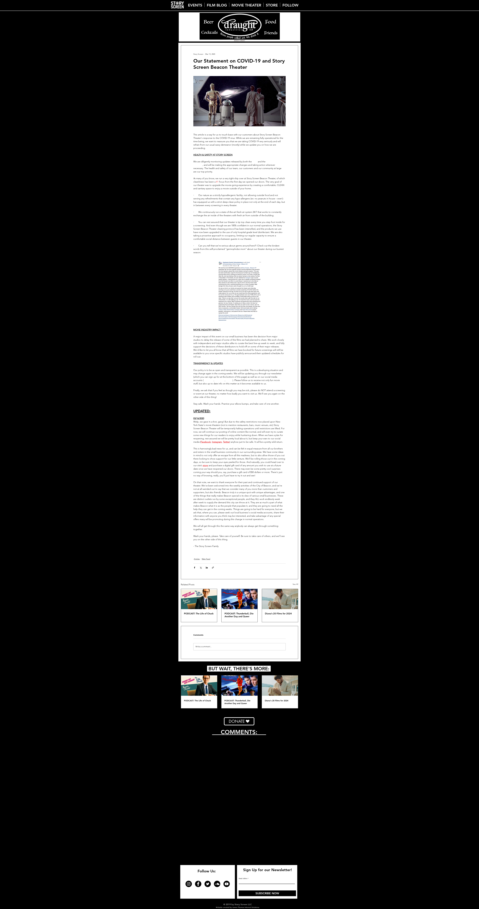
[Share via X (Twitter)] (200, 567)
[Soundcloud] (217, 772)
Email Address (243, 767)
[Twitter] (207, 772)
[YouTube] (226, 772)
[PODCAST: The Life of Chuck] (199, 599)
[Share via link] (213, 567)
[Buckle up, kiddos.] (240, 599)
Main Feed (206, 559)
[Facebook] (198, 772)
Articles (197, 559)
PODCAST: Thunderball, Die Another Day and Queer (239, 615)
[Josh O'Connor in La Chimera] (280, 599)
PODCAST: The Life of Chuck (199, 613)
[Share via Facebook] (194, 567)
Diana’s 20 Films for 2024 (278, 613)
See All (295, 584)
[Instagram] (188, 772)
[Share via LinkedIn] (207, 567)
